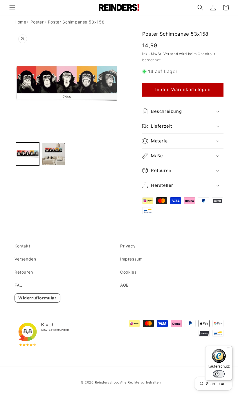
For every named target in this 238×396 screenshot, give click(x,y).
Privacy (128, 245)
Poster (37, 21)
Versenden (25, 258)
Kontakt (22, 245)
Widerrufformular (37, 297)
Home (20, 21)
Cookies (128, 272)
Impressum (131, 258)
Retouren (24, 272)
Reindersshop (106, 382)
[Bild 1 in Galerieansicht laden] (27, 154)
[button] (12, 7)
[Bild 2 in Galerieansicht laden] (53, 154)
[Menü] (228, 349)
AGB (124, 285)
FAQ (19, 285)
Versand (170, 54)
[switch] (219, 373)
